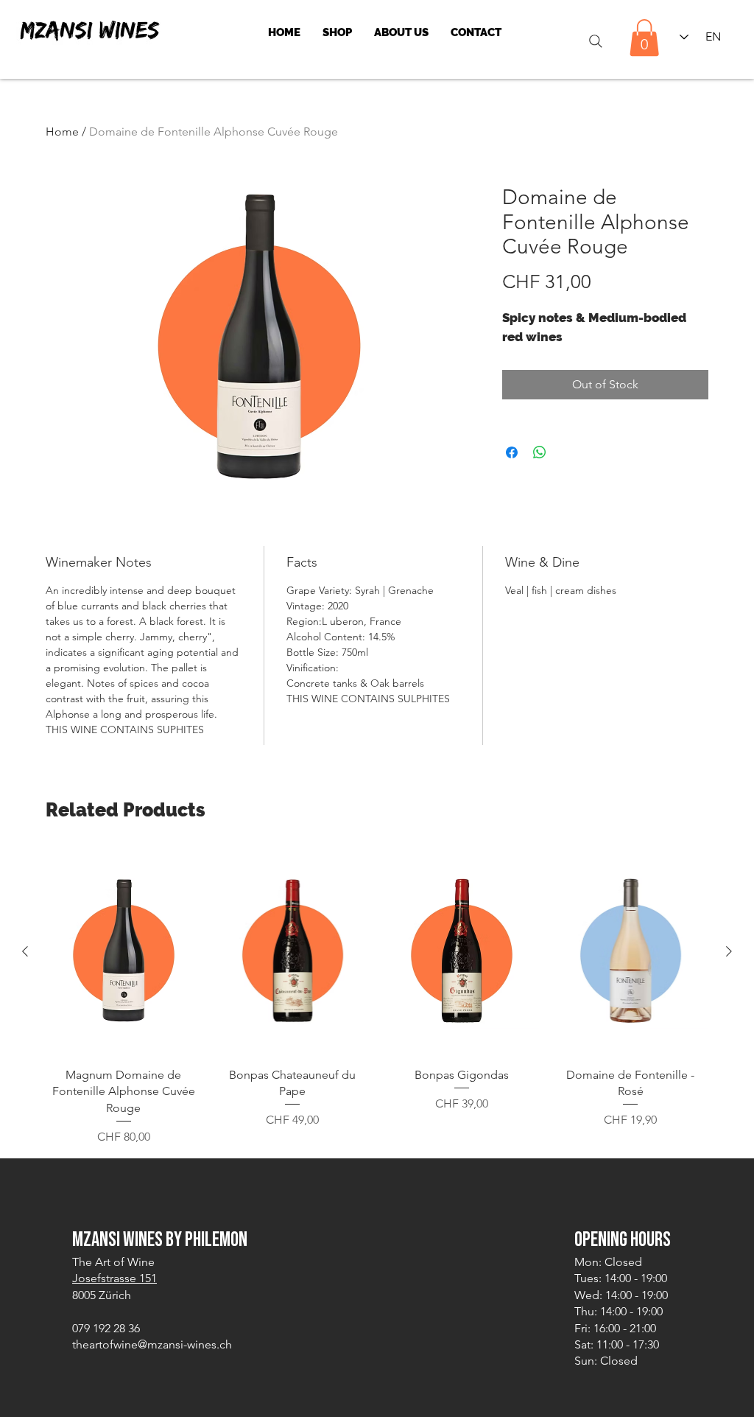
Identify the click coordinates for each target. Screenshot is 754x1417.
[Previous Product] (25, 951)
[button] (644, 37)
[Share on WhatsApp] (540, 452)
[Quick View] (123, 951)
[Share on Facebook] (512, 452)
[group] (377, 997)
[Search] (595, 40)
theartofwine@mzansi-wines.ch (152, 1344)
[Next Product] (729, 951)
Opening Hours (622, 1240)
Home (62, 132)
